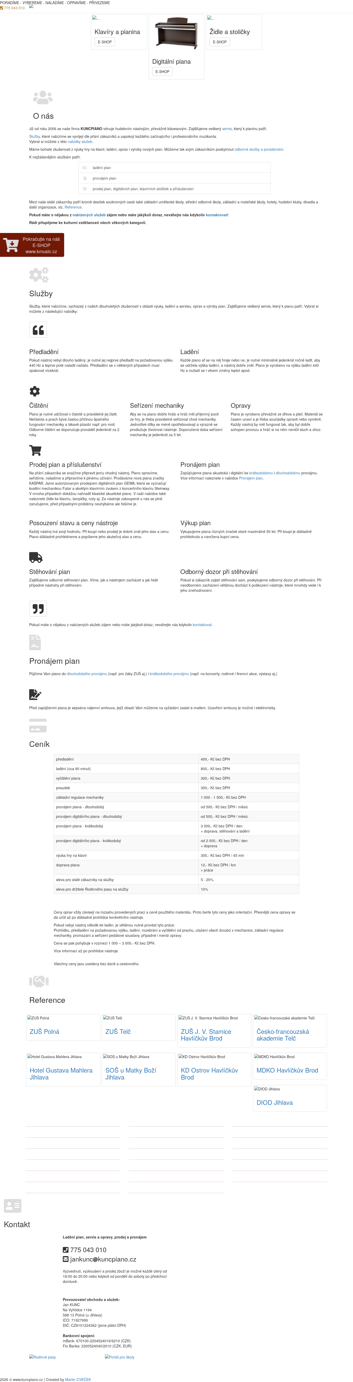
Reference (272, 6)
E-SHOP (317, 6)
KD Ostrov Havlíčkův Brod (209, 1073)
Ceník (250, 6)
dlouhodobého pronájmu (87, 673)
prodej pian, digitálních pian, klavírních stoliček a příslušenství (143, 188)
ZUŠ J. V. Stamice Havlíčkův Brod (206, 1034)
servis (227, 128)
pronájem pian (104, 178)
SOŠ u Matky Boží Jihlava (130, 1073)
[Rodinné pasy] (63, 1365)
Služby (198, 6)
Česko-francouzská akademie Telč (283, 1034)
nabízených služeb (89, 214)
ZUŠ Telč (118, 1031)
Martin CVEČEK (78, 1379)
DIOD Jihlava (275, 1102)
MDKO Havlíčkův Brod (287, 1069)
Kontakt (295, 6)
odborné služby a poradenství (259, 149)
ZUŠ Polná (44, 1031)
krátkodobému (261, 472)
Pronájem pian (224, 6)
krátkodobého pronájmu (169, 673)
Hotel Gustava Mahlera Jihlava (61, 1073)
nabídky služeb (80, 141)
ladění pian (102, 167)
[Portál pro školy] (139, 1365)
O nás (179, 6)
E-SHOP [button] (105, 41)
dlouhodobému (288, 472)
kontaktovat (216, 214)
